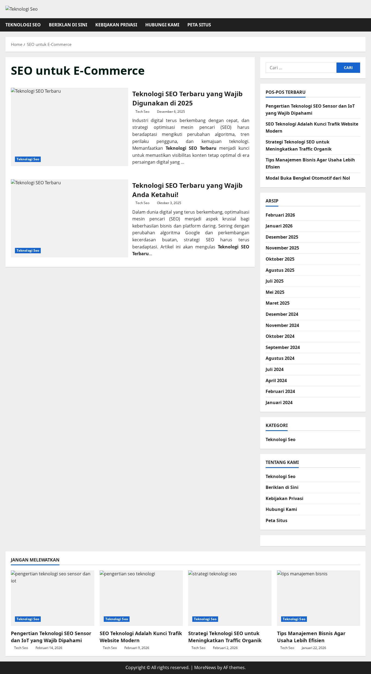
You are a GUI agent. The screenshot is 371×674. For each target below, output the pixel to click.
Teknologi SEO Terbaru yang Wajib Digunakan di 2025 (69, 127)
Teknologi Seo (23, 25)
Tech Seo (142, 111)
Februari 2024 (280, 391)
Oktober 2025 (280, 259)
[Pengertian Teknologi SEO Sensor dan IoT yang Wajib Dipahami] (52, 598)
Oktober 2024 (280, 336)
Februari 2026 (280, 215)
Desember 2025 (282, 237)
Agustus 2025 (280, 270)
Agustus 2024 (280, 358)
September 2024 (283, 347)
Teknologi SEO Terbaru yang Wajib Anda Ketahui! (69, 218)
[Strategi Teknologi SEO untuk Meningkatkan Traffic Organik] (230, 598)
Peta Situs (199, 25)
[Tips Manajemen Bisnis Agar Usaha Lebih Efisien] (318, 598)
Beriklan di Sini (68, 25)
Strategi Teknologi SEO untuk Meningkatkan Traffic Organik (225, 636)
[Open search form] (364, 25)
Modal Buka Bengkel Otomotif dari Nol (308, 178)
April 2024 (276, 380)
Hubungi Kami (162, 25)
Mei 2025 (275, 292)
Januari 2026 (279, 226)
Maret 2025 (278, 303)
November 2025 (282, 248)
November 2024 (282, 325)
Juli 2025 (275, 281)
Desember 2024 (282, 314)
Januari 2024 (279, 402)
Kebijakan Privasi (116, 25)
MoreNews (205, 667)
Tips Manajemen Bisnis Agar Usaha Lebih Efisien (311, 636)
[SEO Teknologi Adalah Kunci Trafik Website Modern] (141, 598)
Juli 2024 (275, 369)
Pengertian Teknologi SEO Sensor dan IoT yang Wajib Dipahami (51, 636)
